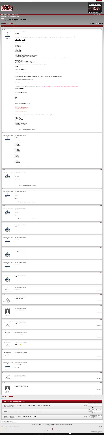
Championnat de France (19, 405)
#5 (100, 205)
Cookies (56, 430)
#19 (100, 372)
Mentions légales (46, 430)
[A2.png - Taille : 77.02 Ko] (16, 198)
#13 (100, 305)
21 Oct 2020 (92, 407)
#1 (100, 29)
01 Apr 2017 (92, 418)
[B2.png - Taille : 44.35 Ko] (16, 215)
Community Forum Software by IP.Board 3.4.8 (97, 431)
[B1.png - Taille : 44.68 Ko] (16, 212)
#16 (100, 340)
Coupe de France (18, 411)
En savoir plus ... (52, 425)
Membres (9, 14)
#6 (100, 222)
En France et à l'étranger (11, 405)
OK (70, 433)
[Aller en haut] (52, 429)
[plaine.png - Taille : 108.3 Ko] (17, 176)
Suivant (10, 23)
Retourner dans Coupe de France (98, 396)
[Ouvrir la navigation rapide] (102, 14)
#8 (100, 247)
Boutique (16, 14)
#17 (100, 349)
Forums (5, 14)
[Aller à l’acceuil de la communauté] (6, 7)
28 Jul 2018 (92, 413)
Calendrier (12, 14)
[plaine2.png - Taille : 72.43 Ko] (17, 179)
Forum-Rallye (3, 426)
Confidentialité (52, 430)
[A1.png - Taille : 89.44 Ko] (16, 195)
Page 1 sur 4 (3, 23)
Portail (2, 14)
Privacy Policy (101, 426)
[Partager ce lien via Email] (2, 398)
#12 (100, 294)
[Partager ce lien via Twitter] (1, 398)
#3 (100, 169)
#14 (100, 319)
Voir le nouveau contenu (97, 14)
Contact (58, 430)
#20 (100, 382)
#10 (100, 272)
